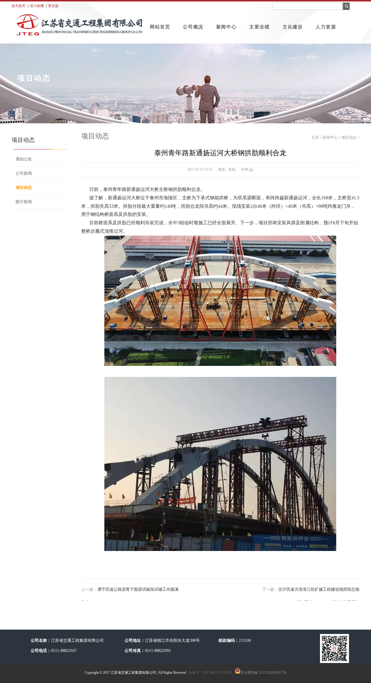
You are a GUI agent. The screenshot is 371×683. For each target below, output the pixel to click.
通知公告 (24, 159)
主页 (315, 137)
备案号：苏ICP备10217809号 (210, 673)
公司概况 (193, 26)
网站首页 (160, 26)
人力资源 (326, 26)
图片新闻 (24, 202)
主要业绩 (259, 26)
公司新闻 (24, 173)
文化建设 (293, 26)
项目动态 (24, 187)
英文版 (53, 6)
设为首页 (19, 6)
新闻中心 (226, 26)
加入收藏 (37, 6)
